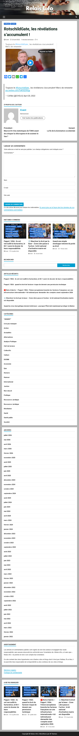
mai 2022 (7, 619)
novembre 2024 (9, 484)
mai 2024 (7, 511)
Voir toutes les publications (32, 118)
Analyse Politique (10, 341)
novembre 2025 (9, 458)
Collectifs (7, 350)
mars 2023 (7, 574)
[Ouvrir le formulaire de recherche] (76, 17)
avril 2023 (7, 569)
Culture (6, 355)
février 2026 (8, 453)
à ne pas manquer (11, 226)
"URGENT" (33, 229)
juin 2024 (7, 507)
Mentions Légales (10, 670)
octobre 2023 (9, 543)
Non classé (8, 391)
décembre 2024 (9, 480)
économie (7, 364)
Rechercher (9, 260)
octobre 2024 (9, 489)
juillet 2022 (8, 610)
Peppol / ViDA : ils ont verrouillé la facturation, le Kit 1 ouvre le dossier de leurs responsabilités (38, 279)
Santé (6, 413)
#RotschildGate (22, 88)
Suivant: (61, 129)
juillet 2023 (8, 556)
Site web (7, 195)
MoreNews (43, 734)
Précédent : (21, 132)
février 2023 (8, 578)
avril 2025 (7, 475)
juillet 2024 (8, 502)
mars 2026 (7, 449)
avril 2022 (7, 623)
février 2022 (8, 632)
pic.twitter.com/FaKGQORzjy (17, 90)
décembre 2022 (9, 587)
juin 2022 (7, 614)
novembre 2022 (9, 592)
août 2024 (7, 498)
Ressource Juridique (12, 231)
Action (19, 226)
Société (13, 23)
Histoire (7, 373)
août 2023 (7, 552)
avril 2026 (7, 444)
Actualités (33, 231)
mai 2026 (7, 440)
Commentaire (9, 153)
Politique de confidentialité (13, 672)
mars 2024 (7, 520)
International (8, 382)
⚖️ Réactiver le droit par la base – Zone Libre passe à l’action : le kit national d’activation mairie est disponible (38, 246)
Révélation (9, 236)
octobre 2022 (9, 596)
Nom (5, 180)
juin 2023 (7, 560)
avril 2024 (7, 516)
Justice (6, 386)
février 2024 (8, 525)
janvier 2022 (8, 636)
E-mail (6, 188)
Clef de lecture (10, 229)
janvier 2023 (8, 583)
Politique (6, 23)
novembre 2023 (9, 538)
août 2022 (7, 605)
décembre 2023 (9, 534)
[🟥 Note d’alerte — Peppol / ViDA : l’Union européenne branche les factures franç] (48, 691)
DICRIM (6, 359)
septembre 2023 (10, 547)
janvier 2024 (8, 529)
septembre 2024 (10, 493)
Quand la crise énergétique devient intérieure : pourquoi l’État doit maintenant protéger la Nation (39, 306)
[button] (4, 17)
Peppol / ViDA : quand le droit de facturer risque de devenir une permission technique (35, 284)
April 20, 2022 (29, 96)
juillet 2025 (8, 466)
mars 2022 (7, 628)
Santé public (33, 236)
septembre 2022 (10, 601)
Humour (7, 377)
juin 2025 (7, 471)
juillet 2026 (8, 435)
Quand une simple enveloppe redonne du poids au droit (64, 243)
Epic (5, 368)
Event (7, 39)
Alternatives (41, 231)
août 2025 (7, 462)
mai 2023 (7, 565)
